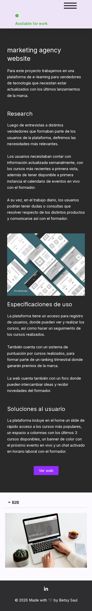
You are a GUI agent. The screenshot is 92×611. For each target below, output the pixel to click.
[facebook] (46, 589)
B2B (15, 502)
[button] (46, 503)
